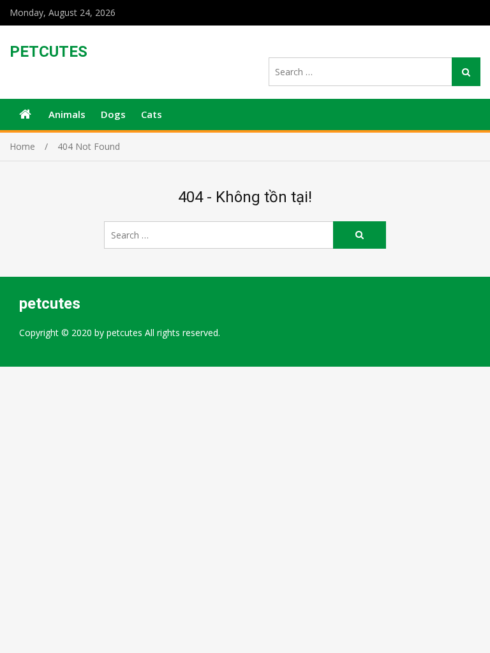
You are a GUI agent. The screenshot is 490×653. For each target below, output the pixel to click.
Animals (66, 114)
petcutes (48, 52)
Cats (151, 114)
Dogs (113, 114)
